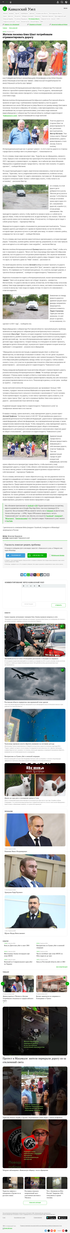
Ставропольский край (9, 21)
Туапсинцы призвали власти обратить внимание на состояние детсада (29, 744)
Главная (5, 28)
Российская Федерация (20, 19)
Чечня (18, 21)
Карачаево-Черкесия (47, 16)
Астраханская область (42, 13)
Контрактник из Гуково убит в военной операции (22, 756)
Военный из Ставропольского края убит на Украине (18, 963)
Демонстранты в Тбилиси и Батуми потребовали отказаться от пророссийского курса (18, 998)
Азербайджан (24, 13)
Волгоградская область (55, 13)
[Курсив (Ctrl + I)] (27, 586)
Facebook (49, 516)
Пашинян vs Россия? (35, 24)
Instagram (58, 516)
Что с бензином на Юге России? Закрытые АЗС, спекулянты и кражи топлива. (55, 1194)
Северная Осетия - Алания (48, 19)
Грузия (5, 16)
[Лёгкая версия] (10, 2)
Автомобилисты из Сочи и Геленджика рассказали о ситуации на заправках (31, 658)
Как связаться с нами (19, 1217)
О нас (4, 1217)
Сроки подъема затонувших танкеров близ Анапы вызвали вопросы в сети (31, 617)
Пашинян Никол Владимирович (16, 851)
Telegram (49, 511)
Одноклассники (21, 518)
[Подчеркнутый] (31, 586)
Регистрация (28, 604)
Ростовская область (34, 19)
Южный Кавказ (35, 21)
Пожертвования (38, 1217)
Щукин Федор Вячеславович (15, 933)
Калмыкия (38, 16)
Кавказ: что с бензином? (11, 24)
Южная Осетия (25, 21)
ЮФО (41, 21)
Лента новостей (13, 28)
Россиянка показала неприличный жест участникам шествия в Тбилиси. (32, 1194)
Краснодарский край (60, 16)
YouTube (9, 521)
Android (30, 506)
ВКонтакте (9, 518)
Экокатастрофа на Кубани (59, 24)
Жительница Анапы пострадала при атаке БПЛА (17, 954)
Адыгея (17, 13)
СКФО (58, 19)
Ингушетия (18, 16)
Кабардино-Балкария (27, 16)
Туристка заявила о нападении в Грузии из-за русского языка (12, 1193)
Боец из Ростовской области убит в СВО (50, 962)
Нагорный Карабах (8, 19)
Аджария (11, 13)
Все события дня (61, 967)
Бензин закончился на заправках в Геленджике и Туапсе (48, 997)
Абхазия (5, 13)
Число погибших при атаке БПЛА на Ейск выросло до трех (49, 954)
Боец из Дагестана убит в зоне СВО (16, 945)
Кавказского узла (10, 116)
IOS (36, 506)
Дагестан (10, 16)
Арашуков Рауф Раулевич (14, 892)
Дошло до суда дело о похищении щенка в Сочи (22, 798)
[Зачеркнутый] (34, 586)
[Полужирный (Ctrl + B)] (23, 586)
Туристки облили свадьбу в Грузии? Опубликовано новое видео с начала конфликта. (33, 1117)
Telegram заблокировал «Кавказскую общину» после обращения (25, 1170)
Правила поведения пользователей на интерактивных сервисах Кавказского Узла (41, 1225)
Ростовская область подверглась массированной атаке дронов (26, 702)
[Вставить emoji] (39, 586)
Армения (32, 13)
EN (6, 1)
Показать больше (35, 1202)
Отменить (58, 605)
